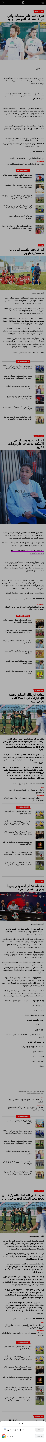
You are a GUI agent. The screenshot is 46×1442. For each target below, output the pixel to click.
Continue (39, 1436)
